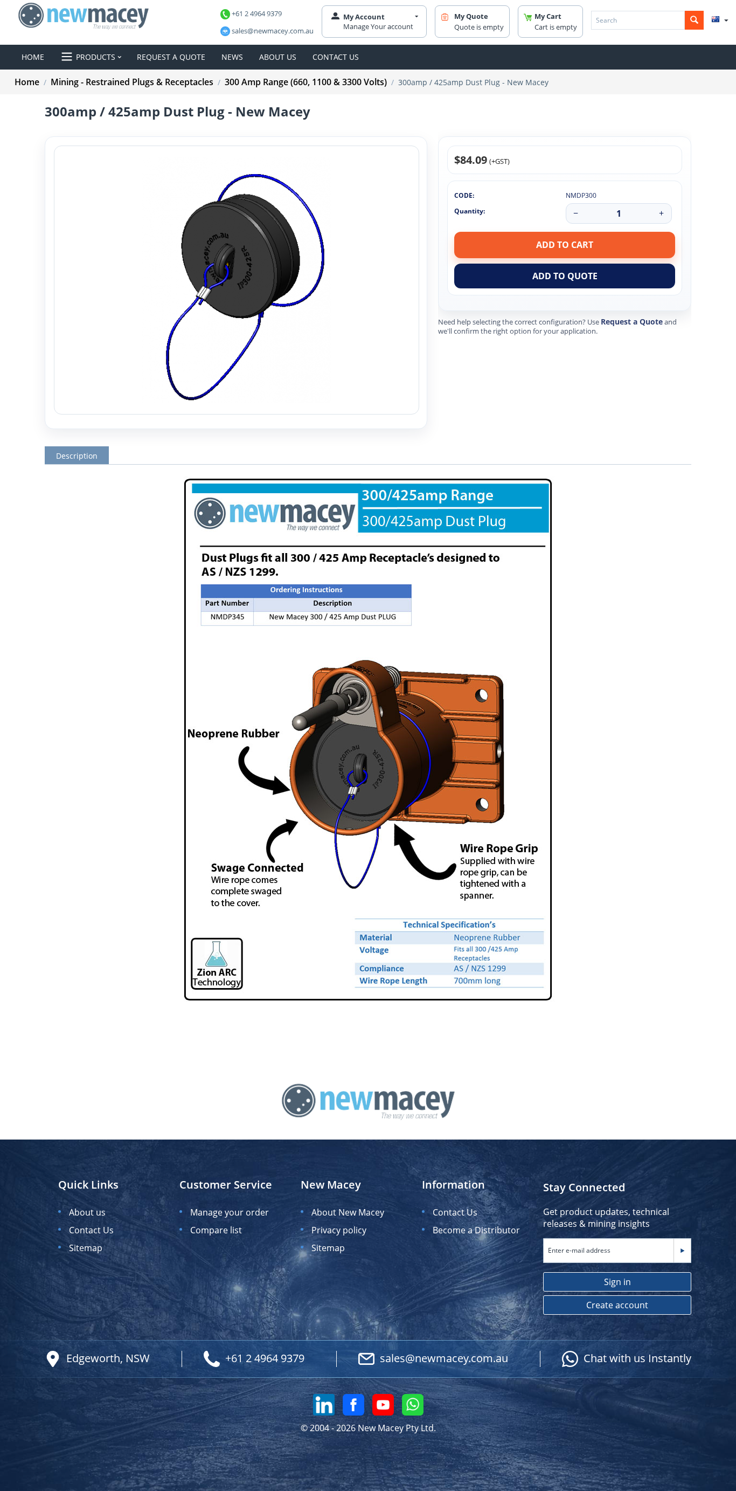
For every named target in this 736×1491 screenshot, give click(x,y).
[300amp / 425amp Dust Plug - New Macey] (236, 280)
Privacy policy (338, 1230)
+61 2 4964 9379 (257, 13)
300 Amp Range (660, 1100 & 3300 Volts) (306, 82)
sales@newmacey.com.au (273, 31)
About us (87, 1212)
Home (27, 82)
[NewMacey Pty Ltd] (83, 15)
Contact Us (91, 1230)
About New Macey (347, 1212)
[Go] (682, 1250)
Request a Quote (632, 321)
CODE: (464, 195)
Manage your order (229, 1212)
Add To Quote (565, 276)
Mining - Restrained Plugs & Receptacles (132, 82)
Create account (617, 1305)
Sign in (617, 1282)
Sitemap (85, 1248)
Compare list (216, 1230)
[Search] (694, 20)
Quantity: (469, 211)
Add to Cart (564, 245)
